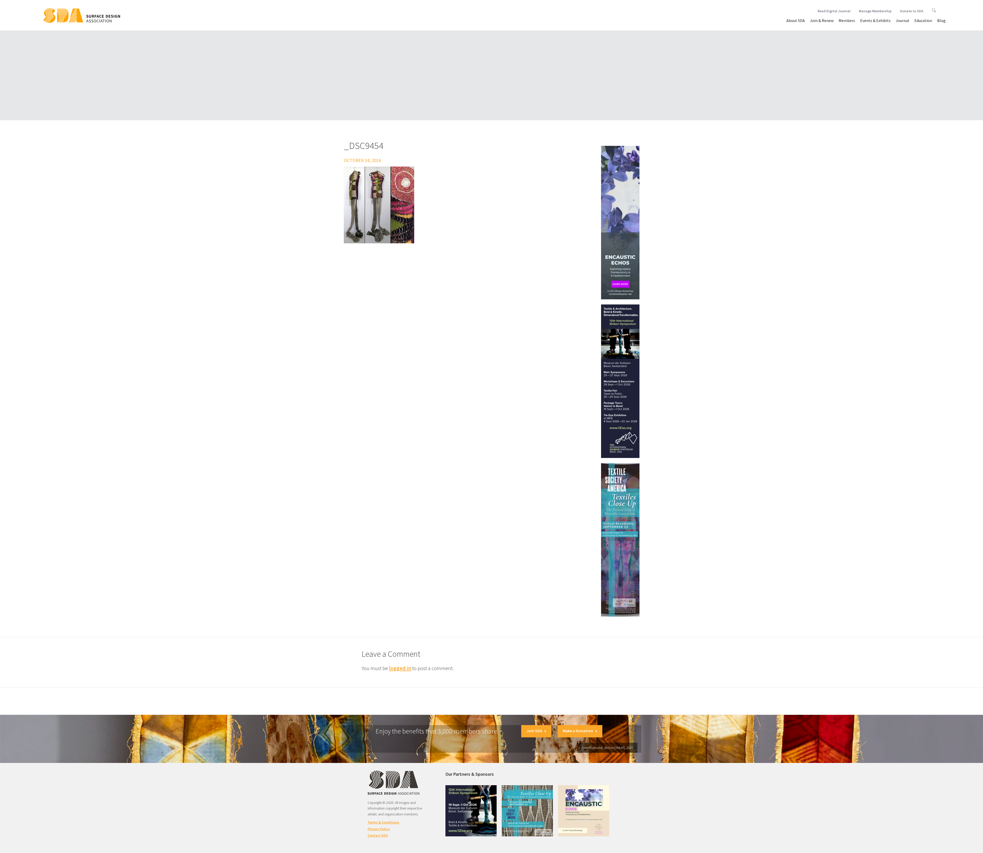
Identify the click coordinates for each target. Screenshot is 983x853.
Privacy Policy (379, 829)
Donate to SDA (911, 11)
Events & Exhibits (875, 20)
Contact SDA (378, 835)
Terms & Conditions (383, 822)
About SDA (795, 20)
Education (923, 20)
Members (847, 20)
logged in (400, 668)
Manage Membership (875, 11)
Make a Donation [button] (578, 730)
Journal (902, 20)
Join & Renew (822, 20)
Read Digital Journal (834, 11)
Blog (941, 20)
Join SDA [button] (534, 730)
